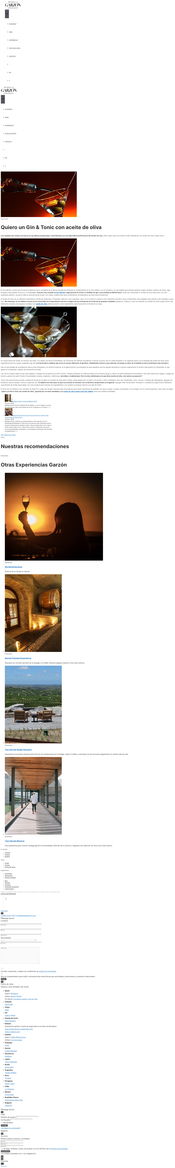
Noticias (7, 883)
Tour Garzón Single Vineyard (18, 749)
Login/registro (9, 889)
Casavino (8, 1105)
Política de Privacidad (8, 894)
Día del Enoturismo (13, 567)
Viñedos (7, 854)
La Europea (9, 1095)
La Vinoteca (9, 1089)
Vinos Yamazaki (11, 1062)
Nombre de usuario (8, 1117)
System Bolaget (11, 1051)
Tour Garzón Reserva (14, 841)
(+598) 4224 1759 (8, 916)
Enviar (4, 979)
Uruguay (7, 852)
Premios (7, 865)
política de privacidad (47, 971)
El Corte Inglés (16, 1040)
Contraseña (5, 1120)
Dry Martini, (61, 292)
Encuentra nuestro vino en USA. (25, 999)
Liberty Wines (10, 1015)
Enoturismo (8, 873)
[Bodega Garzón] (13, 8)
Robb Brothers (10, 1021)
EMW (7, 1010)
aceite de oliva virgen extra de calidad (78, 391)
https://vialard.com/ (12, 1032)
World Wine (9, 1067)
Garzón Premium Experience (18, 658)
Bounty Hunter (16, 996)
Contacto (8, 885)
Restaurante (9, 875)
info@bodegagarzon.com (26, 916)
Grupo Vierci (9, 1084)
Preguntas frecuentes (12, 887)
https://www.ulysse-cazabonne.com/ (19, 1029)
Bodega (7, 856)
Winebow (14, 994)
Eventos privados (10, 877)
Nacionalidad (6, 938)
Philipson (8, 1056)
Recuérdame (8, 1123)
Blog (6, 881)
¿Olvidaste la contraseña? (10, 1128)
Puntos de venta (10, 867)
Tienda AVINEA (10, 1073)
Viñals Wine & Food (18, 1037)
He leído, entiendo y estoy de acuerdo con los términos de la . (35, 1149)
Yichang (8, 1078)
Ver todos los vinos (8, 435)
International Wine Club (14, 1100)
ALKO (7, 1045)
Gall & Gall (9, 1004)
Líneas (7, 863)
